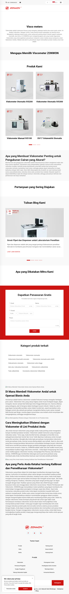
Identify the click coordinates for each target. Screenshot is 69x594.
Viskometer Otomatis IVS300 (49, 101)
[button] (30, 144)
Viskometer (9, 38)
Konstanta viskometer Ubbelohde (34, 371)
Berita (20, 552)
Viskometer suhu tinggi (34, 363)
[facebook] (28, 533)
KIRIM (34, 331)
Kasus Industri (49, 549)
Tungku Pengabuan (20, 569)
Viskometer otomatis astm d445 (43, 359)
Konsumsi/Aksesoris (49, 572)
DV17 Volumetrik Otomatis (50, 138)
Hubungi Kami (49, 552)
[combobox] (13, 313)
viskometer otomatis (11, 168)
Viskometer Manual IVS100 (19, 138)
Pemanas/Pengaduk (20, 565)
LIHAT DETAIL (19, 85)
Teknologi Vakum (49, 569)
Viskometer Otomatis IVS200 (19, 101)
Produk (20, 546)
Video (20, 549)
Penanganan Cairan (49, 562)
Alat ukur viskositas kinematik (18, 367)
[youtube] (34, 533)
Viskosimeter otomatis (15, 363)
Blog (37, 591)
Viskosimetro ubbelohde (40, 367)
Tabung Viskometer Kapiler (20, 572)
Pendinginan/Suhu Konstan (49, 565)
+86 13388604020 (12, 2)
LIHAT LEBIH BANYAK (13, 252)
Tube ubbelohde (13, 371)
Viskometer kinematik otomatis (18, 359)
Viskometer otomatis (15, 355)
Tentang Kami (49, 546)
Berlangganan (57, 582)
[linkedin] (41, 533)
